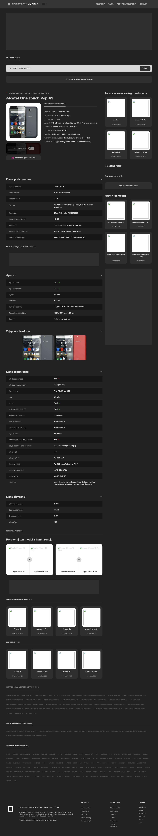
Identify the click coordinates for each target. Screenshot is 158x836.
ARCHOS (68, 754)
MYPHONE (66, 767)
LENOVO (18, 767)
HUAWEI (51, 763)
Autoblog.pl (85, 811)
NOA (87, 767)
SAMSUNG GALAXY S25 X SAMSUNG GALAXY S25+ (129, 731)
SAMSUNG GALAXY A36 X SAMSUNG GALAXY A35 (91, 731)
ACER (8, 754)
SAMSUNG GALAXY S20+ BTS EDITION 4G (108, 709)
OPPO (132, 767)
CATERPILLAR (126, 754)
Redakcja (113, 814)
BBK (80, 754)
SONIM (88, 772)
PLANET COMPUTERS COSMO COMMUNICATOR (88, 695)
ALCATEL (36, 754)
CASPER (117, 754)
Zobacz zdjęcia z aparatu (25, 158)
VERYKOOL (76, 776)
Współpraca (114, 811)
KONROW (122, 763)
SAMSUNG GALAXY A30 (70, 700)
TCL (110, 772)
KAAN (98, 763)
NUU (116, 767)
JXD (92, 763)
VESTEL (85, 776)
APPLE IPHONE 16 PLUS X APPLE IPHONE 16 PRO (55, 731)
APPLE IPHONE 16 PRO (83, 709)
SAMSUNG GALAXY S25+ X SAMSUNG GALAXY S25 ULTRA (26, 736)
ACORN (15, 754)
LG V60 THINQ (135, 700)
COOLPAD (137, 754)
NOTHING (108, 767)
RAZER (52, 772)
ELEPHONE (25, 758)
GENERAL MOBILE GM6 (136, 704)
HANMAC (16, 763)
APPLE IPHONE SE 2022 (62, 695)
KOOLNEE (131, 763)
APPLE (60, 754)
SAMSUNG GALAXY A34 (14, 700)
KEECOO (106, 763)
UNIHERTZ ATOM (100, 700)
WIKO (113, 776)
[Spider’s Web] (17, 4)
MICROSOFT (45, 767)
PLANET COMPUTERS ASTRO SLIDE (18, 704)
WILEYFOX (120, 776)
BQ (110, 754)
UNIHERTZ (51, 776)
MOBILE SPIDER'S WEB (16, 93)
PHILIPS (9, 772)
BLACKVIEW (89, 754)
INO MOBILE (77, 763)
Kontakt (112, 817)
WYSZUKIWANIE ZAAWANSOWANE (81, 79)
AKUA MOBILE (25, 754)
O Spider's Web (115, 808)
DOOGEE (9, 758)
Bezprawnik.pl (86, 821)
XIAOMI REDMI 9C (12, 695)
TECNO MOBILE (119, 772)
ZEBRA (8, 781)
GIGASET (127, 758)
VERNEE (60, 776)
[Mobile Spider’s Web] (33, 4)
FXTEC (95, 758)
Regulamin (113, 821)
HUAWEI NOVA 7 (26, 695)
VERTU (67, 776)
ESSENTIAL (46, 758)
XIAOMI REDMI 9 (86, 700)
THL (135, 772)
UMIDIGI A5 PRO (120, 704)
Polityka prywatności (114, 825)
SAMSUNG (66, 772)
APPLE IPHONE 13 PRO (51, 700)
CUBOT (145, 754)
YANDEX (137, 776)
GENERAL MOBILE (106, 758)
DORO (17, 758)
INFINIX (68, 763)
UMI (43, 776)
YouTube (142, 816)
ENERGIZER (36, 758)
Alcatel (27, 93)
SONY (95, 772)
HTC (43, 763)
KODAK (113, 763)
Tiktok (141, 819)
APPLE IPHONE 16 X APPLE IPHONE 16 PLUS (21, 731)
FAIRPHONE (65, 758)
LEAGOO (9, 767)
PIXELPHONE (18, 772)
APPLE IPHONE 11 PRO (53, 704)
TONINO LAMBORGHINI (14, 776)
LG (24, 767)
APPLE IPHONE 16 (114, 695)
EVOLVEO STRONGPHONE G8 (135, 709)
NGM (81, 767)
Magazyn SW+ (86, 808)
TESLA (129, 772)
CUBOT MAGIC (38, 704)
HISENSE (37, 763)
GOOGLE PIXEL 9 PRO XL (14, 713)
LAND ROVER (141, 763)
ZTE (15, 781)
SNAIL (82, 772)
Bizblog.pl (84, 814)
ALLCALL (44, 754)
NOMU (100, 767)
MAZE (29, 767)
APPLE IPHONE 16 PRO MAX (118, 700)
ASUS (75, 754)
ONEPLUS (123, 767)
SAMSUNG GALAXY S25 (14, 709)
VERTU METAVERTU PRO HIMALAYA (37, 709)
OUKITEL (148, 767)
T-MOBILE (103, 772)
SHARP (74, 772)
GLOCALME (137, 758)
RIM (59, 772)
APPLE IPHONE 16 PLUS (33, 700)
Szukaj (145, 68)
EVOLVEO (55, 758)
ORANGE (139, 767)
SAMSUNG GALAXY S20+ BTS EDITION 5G (77, 704)
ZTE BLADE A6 (31, 713)
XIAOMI (129, 776)
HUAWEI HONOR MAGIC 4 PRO (62, 709)
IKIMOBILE (59, 763)
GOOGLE (146, 758)
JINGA (86, 763)
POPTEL (45, 772)
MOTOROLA (56, 767)
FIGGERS (75, 758)
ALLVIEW (52, 754)
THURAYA (142, 772)
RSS (140, 823)
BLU (97, 754)
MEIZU (36, 767)
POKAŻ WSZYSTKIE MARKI (128, 186)
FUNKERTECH (85, 758)
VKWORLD (94, 776)
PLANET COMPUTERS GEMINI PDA (134, 695)
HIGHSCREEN (26, 763)
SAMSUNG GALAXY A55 (43, 695)
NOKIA (93, 767)
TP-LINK (27, 776)
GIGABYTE (118, 758)
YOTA (145, 776)
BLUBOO (104, 754)
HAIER (8, 763)
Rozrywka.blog (86, 817)
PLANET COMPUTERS (32, 772)
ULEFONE (36, 776)
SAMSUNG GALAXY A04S (103, 704)
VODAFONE (104, 776)
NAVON (74, 767)
